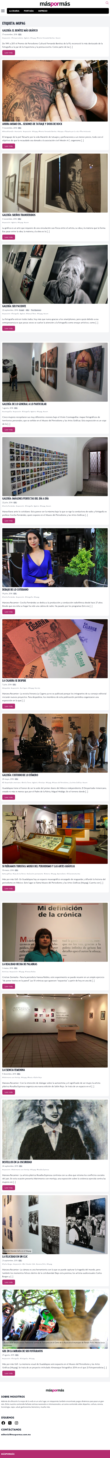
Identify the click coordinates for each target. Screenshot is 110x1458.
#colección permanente (35, 874)
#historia (47, 874)
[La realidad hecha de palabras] (55, 932)
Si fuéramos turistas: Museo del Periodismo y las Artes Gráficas (38, 866)
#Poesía (30, 1077)
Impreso (42, 10)
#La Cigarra (24, 688)
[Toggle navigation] (3, 11)
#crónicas (5, 972)
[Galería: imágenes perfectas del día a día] (55, 466)
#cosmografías (7, 412)
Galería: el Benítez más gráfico (20, 30)
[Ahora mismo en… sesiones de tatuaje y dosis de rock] (55, 91)
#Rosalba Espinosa (43, 1170)
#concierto (18, 131)
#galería (27, 38)
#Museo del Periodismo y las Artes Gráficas (67, 783)
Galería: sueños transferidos (18, 215)
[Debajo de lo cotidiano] (55, 557)
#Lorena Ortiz (41, 1264)
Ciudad (21, 310)
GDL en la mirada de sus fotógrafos (22, 1351)
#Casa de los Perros (19, 874)
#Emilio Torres (27, 783)
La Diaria (14, 10)
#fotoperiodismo (17, 38)
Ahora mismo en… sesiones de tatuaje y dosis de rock (32, 124)
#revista (37, 688)
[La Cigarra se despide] (55, 648)
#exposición (6, 38)
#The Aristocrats (85, 131)
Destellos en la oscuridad (17, 1162)
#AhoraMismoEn (8, 131)
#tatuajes (61, 131)
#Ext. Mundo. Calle (29, 1264)
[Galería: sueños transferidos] (55, 183)
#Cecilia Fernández (8, 506)
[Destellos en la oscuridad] (55, 1130)
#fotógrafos (24, 1359)
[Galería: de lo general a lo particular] (55, 372)
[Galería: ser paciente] (55, 274)
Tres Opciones (36, 310)
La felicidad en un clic (15, 1256)
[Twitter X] (10, 1423)
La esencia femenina (13, 1070)
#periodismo (61, 874)
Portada (29, 10)
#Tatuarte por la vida (72, 131)
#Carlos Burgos (7, 1264)
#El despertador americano (11, 783)
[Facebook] (3, 1423)
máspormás (7, 1454)
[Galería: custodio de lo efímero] (55, 743)
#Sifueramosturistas (73, 874)
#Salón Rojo (38, 1077)
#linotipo (42, 783)
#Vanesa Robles (30, 972)
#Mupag (33, 38)
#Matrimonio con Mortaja (11, 1077)
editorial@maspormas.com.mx (16, 1434)
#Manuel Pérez (31, 314)
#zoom (58, 38)
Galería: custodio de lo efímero (20, 775)
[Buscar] (107, 3)
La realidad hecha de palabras (19, 964)
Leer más (9, 52)
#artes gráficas (7, 874)
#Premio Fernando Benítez (46, 38)
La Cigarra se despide (14, 680)
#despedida (6, 688)
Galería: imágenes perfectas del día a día (25, 498)
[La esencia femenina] (55, 1031)
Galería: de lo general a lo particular (24, 404)
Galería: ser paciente (14, 306)
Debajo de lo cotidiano (15, 589)
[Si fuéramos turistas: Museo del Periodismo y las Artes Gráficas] (55, 834)
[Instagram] (16, 1423)
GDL (19, 34)
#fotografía (15, 314)
